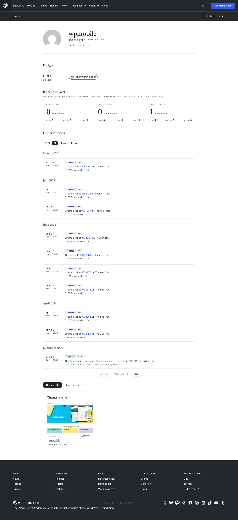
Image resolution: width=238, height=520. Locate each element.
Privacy (17, 489)
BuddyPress (191, 489)
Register (210, 16)
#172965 (86, 316)
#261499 (86, 166)
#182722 (86, 193)
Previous (103, 374)
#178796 (86, 237)
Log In (220, 16)
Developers (104, 483)
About (16, 473)
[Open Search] (203, 5)
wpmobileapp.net (77, 45)
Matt (187, 478)
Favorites (72, 385)
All (55, 143)
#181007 (86, 210)
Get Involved (148, 473)
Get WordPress (223, 5)
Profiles (17, 16)
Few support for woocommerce (99, 361)
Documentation (106, 478)
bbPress (189, 483)
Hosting (17, 483)
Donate (146, 483)
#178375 (86, 289)
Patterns (60, 489)
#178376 (86, 272)
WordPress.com (193, 473)
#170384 (86, 334)
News (16, 478)
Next (136, 374)
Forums (75, 143)
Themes (52, 385)
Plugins (59, 483)
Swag (145, 489)
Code (63, 143)
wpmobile (54, 440)
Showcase (61, 473)
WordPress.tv (106, 489)
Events (144, 478)
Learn (101, 473)
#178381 (86, 255)
